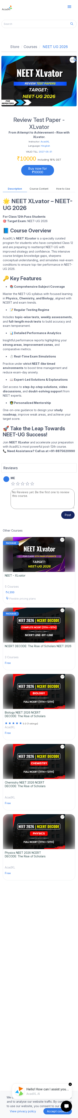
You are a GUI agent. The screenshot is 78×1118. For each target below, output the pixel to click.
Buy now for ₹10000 (37, 170)
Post (68, 515)
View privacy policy (23, 1111)
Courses (30, 47)
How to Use (63, 188)
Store (14, 47)
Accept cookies (57, 1111)
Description (15, 188)
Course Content (39, 188)
